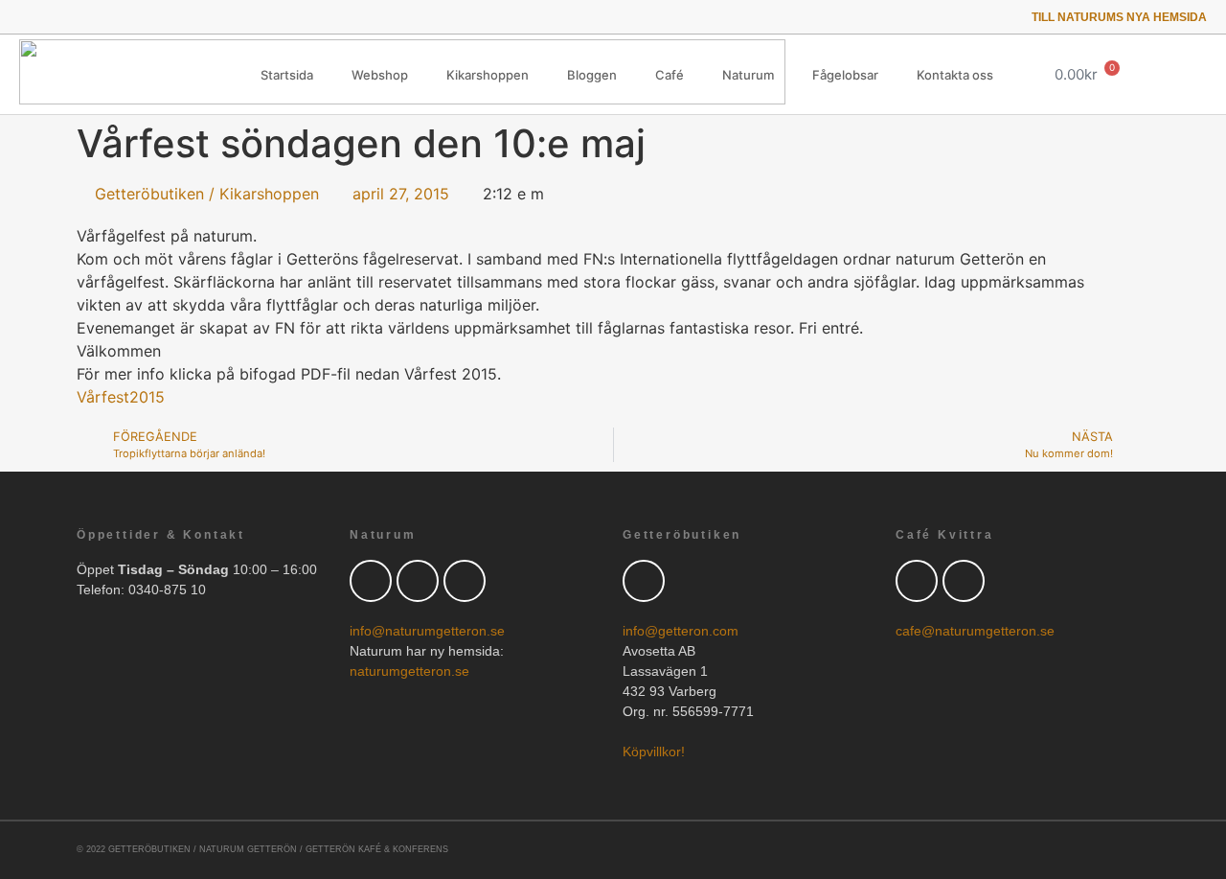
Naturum (748, 74)
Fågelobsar (845, 74)
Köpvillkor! (654, 751)
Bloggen (592, 74)
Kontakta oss (955, 74)
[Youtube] (79, 17)
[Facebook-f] (52, 17)
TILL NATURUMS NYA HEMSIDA (1119, 17)
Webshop (380, 74)
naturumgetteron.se (409, 671)
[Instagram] (106, 17)
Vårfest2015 (121, 396)
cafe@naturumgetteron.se (975, 630)
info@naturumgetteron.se (427, 630)
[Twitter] (25, 17)
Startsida (287, 74)
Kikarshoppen (487, 74)
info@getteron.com (680, 630)
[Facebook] (418, 581)
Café (669, 74)
